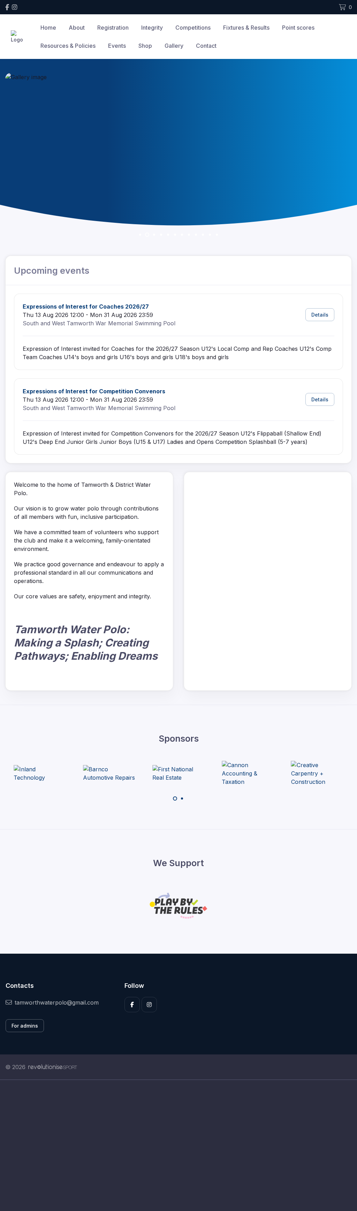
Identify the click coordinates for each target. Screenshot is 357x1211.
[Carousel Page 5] (168, 235)
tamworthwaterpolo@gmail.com (57, 1002)
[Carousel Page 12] (217, 235)
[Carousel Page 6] (175, 235)
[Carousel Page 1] (140, 235)
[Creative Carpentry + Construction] (271, 773)
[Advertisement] (178, 1145)
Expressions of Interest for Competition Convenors (94, 391)
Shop (145, 45)
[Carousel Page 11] (210, 235)
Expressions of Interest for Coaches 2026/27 (86, 306)
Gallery (174, 45)
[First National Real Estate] (132, 773)
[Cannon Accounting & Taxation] (201, 773)
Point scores (298, 27)
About (77, 27)
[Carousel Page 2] (182, 798)
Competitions (193, 27)
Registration (113, 27)
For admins (25, 1026)
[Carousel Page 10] (203, 235)
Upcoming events (51, 270)
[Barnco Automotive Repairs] (63, 773)
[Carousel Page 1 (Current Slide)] (175, 798)
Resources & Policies (68, 45)
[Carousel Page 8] (189, 235)
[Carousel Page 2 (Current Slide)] (147, 235)
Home (48, 27)
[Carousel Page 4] (161, 235)
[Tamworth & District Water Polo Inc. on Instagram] (14, 7)
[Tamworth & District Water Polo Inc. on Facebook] (7, 7)
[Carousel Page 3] (154, 235)
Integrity (152, 27)
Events (117, 45)
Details (319, 315)
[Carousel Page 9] (196, 235)
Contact (206, 45)
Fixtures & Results (246, 27)
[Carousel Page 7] (182, 235)
